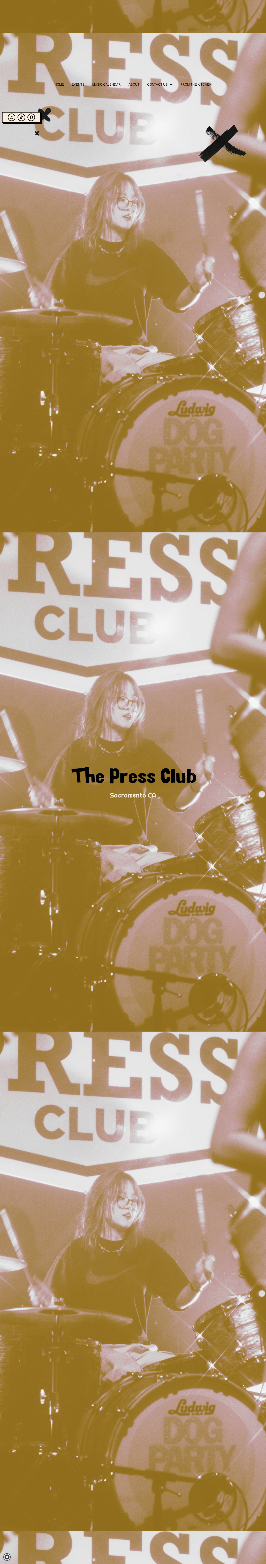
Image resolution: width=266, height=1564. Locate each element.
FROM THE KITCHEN (196, 84)
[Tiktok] (21, 117)
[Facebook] (31, 117)
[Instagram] (12, 117)
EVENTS (78, 84)
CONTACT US (157, 84)
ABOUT (134, 84)
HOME (59, 84)
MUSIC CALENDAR (106, 84)
